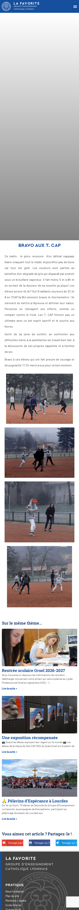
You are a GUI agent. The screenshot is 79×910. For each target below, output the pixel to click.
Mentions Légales (16, 900)
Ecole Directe (13, 905)
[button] (75, 6)
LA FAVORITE (27, 3)
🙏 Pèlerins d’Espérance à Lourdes (35, 801)
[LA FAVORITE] (6, 6)
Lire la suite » (9, 688)
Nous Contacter (15, 891)
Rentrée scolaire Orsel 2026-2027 (33, 670)
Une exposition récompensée (30, 737)
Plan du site (12, 896)
